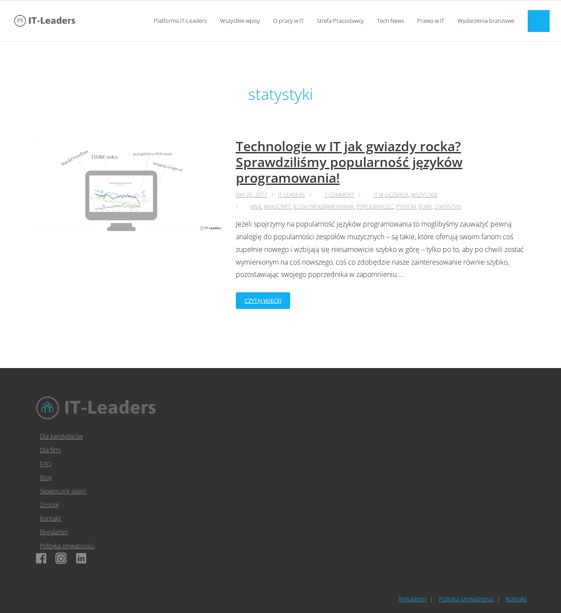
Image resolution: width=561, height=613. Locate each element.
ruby (425, 206)
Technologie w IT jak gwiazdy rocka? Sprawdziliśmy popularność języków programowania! (349, 162)
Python (406, 206)
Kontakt (50, 518)
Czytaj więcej (263, 301)
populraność (374, 206)
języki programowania (323, 206)
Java (256, 206)
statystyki (447, 206)
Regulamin (54, 532)
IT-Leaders (291, 194)
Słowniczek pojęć (63, 491)
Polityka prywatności (67, 546)
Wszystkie (424, 194)
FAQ (45, 464)
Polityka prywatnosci (466, 599)
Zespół (49, 504)
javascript (277, 206)
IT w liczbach (390, 194)
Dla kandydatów (61, 436)
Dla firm (50, 450)
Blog (46, 477)
